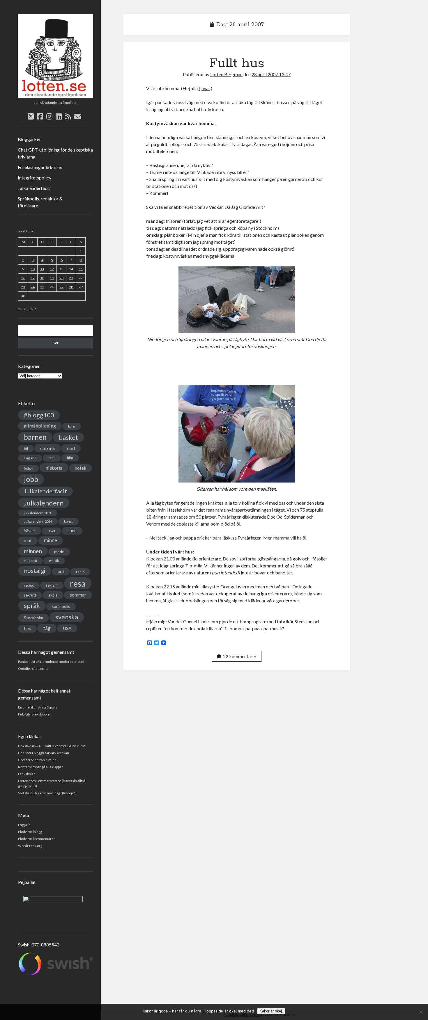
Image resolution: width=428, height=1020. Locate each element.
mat (28, 540)
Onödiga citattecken (33, 668)
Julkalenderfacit (34, 188)
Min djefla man (202, 235)
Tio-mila (193, 565)
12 (52, 269)
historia (54, 467)
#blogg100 (39, 415)
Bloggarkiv (29, 139)
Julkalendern (43, 503)
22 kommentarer (240, 656)
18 (42, 278)
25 (42, 287)
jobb (31, 479)
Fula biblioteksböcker (34, 714)
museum (30, 560)
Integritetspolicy (34, 177)
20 (61, 278)
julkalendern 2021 (37, 513)
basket (68, 437)
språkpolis (61, 606)
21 (71, 278)
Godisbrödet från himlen (37, 760)
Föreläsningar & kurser (40, 167)
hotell (80, 468)
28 (71, 287)
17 (33, 278)
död (71, 448)
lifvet (51, 531)
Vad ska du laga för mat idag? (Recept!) (47, 793)
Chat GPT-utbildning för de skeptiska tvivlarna (55, 153)
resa (78, 583)
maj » (33, 308)
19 (52, 278)
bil (26, 448)
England (30, 458)
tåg (47, 628)
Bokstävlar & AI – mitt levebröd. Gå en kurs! (51, 746)
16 (23, 278)
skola (53, 594)
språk (32, 605)
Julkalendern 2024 (38, 521)
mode (59, 551)
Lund (72, 530)
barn (71, 426)
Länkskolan (27, 774)
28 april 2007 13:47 (271, 74)
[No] (421, 1012)
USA (67, 628)
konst (68, 521)
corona (47, 448)
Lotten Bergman (226, 74)
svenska (66, 617)
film (70, 457)
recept (29, 585)
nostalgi (34, 570)
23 (23, 287)
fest (52, 458)
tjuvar (204, 88)
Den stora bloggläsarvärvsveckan (43, 753)
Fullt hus (236, 63)
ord (61, 571)
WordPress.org (30, 845)
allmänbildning (40, 425)
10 (33, 269)
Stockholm (33, 617)
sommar (78, 594)
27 (61, 287)
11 (42, 269)
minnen (33, 551)
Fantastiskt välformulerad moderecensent (51, 661)
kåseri (29, 530)
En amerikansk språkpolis (37, 707)
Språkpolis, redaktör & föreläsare (40, 202)
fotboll (28, 468)
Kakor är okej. (271, 1011)
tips (27, 628)
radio (80, 571)
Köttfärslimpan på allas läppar (40, 767)
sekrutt (30, 595)
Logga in (24, 825)
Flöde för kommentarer (36, 838)
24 (33, 287)
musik (54, 560)
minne (50, 540)
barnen (35, 437)
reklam (52, 585)
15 (81, 269)
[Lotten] (55, 96)
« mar (22, 308)
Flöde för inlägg (30, 831)
